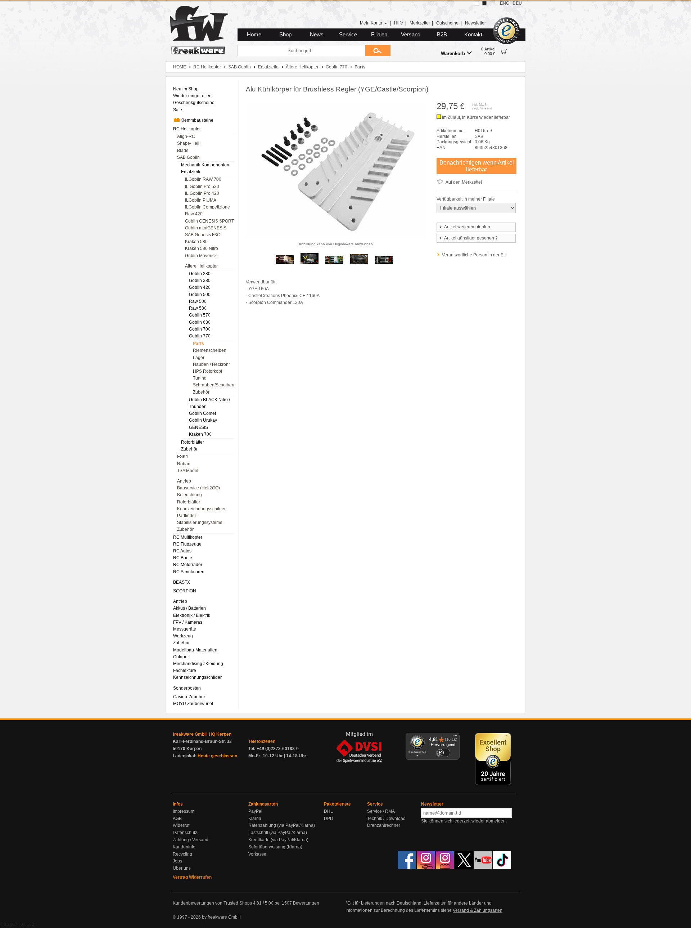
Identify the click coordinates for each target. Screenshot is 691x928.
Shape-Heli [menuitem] (188, 143)
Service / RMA (381, 811)
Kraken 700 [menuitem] (200, 434)
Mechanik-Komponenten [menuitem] (205, 164)
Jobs (177, 861)
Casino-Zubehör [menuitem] (189, 696)
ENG (504, 3)
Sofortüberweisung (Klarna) (275, 846)
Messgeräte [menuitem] (184, 629)
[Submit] (377, 50)
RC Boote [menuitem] (182, 557)
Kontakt (473, 34)
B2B (442, 34)
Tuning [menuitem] (200, 378)
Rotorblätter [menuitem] (192, 442)
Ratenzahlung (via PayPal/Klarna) (281, 825)
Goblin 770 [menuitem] (200, 336)
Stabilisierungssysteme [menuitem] (199, 522)
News (317, 34)
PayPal (255, 811)
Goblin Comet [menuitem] (202, 413)
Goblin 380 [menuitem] (200, 280)
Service (348, 34)
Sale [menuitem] (177, 109)
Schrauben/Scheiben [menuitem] (213, 384)
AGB (177, 818)
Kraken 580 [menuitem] (196, 241)
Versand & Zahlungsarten (477, 910)
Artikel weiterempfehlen (467, 226)
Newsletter (475, 23)
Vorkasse (257, 854)
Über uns (182, 868)
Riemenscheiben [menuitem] (209, 350)
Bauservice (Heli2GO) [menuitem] (198, 487)
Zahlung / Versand (190, 839)
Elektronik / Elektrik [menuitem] (191, 615)
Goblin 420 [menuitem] (200, 287)
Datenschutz (185, 832)
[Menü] (455, 737)
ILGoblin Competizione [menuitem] (207, 207)
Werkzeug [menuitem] (183, 635)
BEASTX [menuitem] (181, 582)
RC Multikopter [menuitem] (187, 537)
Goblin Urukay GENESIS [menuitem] (203, 424)
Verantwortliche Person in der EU (474, 254)
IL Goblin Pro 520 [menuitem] (202, 186)
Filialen (379, 34)
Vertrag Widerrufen (192, 877)
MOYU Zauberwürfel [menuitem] (193, 703)
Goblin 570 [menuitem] (200, 315)
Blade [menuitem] (183, 150)
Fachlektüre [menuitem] (184, 670)
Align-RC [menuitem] (186, 136)
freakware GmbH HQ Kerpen (202, 734)
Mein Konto (371, 23)
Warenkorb (453, 53)
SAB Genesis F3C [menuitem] (202, 234)
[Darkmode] (484, 3)
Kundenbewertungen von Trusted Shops (212, 903)
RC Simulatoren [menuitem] (188, 571)
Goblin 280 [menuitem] (200, 273)
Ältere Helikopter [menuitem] (201, 266)
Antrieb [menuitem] (184, 481)
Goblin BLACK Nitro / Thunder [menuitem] (209, 403)
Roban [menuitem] (183, 463)
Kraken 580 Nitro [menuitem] (201, 248)
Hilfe (398, 23)
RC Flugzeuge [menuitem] (187, 544)
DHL (328, 811)
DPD (328, 818)
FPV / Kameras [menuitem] (187, 622)
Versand (410, 34)
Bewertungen (306, 903)
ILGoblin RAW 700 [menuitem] (203, 179)
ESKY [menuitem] (183, 456)
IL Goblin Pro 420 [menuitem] (202, 193)
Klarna (254, 818)
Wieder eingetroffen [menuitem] (192, 95)
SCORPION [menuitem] (184, 590)
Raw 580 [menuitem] (198, 308)
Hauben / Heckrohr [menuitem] (211, 364)
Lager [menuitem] (198, 357)
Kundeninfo (184, 846)
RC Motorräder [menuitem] (187, 564)
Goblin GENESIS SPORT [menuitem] (209, 221)
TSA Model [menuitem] (187, 470)
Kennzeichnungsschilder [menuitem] (201, 508)
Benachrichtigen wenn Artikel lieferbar (476, 166)
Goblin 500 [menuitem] (200, 294)
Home (254, 34)
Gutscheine (447, 23)
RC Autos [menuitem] (182, 550)
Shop (285, 34)
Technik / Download (386, 818)
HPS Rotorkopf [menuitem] (207, 371)
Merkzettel (420, 23)
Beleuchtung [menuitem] (189, 494)
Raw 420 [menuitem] (194, 213)
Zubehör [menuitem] (201, 392)
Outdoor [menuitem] (181, 656)
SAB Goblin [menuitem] (188, 157)
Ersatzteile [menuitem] (191, 171)
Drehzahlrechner (383, 825)
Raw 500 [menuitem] (198, 301)
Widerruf (181, 825)
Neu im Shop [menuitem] (186, 88)
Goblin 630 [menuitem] (200, 322)
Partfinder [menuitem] (186, 515)
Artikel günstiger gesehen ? (471, 238)
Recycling (182, 854)
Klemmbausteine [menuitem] (196, 120)
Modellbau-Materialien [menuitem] (195, 650)
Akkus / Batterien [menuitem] (189, 608)
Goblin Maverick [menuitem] (201, 255)
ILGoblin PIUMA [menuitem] (200, 200)
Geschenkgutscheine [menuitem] (193, 102)
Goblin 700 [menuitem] (200, 329)
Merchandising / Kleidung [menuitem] (198, 663)
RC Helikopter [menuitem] (187, 128)
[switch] (443, 753)
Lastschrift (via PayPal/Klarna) (277, 832)
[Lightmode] (477, 3)
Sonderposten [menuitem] (187, 688)
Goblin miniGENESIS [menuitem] (205, 227)
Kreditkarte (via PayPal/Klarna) (278, 839)
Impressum (183, 811)
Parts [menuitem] (198, 343)
